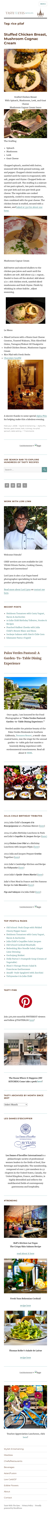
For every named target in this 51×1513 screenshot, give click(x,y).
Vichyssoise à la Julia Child (19, 976)
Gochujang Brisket (15, 955)
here (42, 826)
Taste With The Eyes (12, 1506)
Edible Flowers (11, 1485)
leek (23, 428)
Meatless (8, 1455)
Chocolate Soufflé (12, 358)
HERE (29, 753)
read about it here (25, 1253)
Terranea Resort (24, 735)
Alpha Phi (42, 426)
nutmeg (28, 428)
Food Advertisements (26, 445)
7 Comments (29, 431)
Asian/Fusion (10, 1473)
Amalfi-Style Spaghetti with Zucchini (24, 972)
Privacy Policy (27, 1506)
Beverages (9, 1467)
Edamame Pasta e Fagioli (18, 638)
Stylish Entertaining (27, 426)
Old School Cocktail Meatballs (21, 945)
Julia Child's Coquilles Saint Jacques (23, 941)
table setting (16, 431)
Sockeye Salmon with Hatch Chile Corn (25, 634)
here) (44, 836)
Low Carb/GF (10, 1479)
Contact (8, 1497)
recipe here (25, 1305)
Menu (43, 4)
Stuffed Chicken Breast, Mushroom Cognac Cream (25, 38)
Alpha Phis (41, 416)
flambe (7, 428)
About (7, 1491)
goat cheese (15, 428)
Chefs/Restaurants (13, 1461)
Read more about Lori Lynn (17, 589)
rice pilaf (36, 428)
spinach (7, 431)
